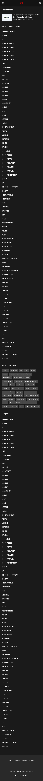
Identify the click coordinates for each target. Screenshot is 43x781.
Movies (4, 231)
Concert (5, 107)
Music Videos (7, 247)
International (7, 195)
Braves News (6, 67)
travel (21, 406)
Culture (5, 119)
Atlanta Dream (8, 47)
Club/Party (6, 83)
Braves (12, 385)
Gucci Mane (34, 395)
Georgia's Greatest (9, 175)
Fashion (5, 135)
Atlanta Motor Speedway (21, 377)
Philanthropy (7, 279)
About (10, 760)
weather (5, 359)
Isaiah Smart (21, 399)
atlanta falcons (26, 374)
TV (3, 335)
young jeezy (35, 406)
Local (4, 219)
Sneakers (5, 299)
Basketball (18, 381)
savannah (33, 403)
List (3, 215)
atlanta (5, 374)
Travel (4, 331)
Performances (7, 275)
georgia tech (18, 395)
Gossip (4, 179)
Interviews (6, 199)
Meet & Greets (7, 223)
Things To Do (7, 323)
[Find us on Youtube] (23, 775)
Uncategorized (8, 343)
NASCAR (19, 403)
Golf (26, 395)
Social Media (7, 303)
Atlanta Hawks (8, 55)
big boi (5, 385)
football (5, 392)
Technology (6, 319)
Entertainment (8, 127)
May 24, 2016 (27, 19)
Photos (5, 283)
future (12, 392)
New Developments (9, 259)
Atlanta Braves (8, 43)
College (5, 87)
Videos (4, 351)
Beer (3, 63)
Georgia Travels (8, 171)
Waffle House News (9, 355)
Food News (6, 151)
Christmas (6, 388)
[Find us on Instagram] (20, 775)
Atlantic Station (7, 381)
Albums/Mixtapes (9, 31)
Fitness (5, 147)
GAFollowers (18, 771)
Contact (31, 760)
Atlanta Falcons (8, 51)
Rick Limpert (18, 19)
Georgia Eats (7, 159)
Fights (4, 143)
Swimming (5, 315)
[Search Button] (40, 3)
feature (28, 388)
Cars (3, 75)
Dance (4, 123)
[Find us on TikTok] (26, 775)
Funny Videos (7, 155)
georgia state (7, 395)
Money (4, 227)
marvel (5, 403)
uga (27, 406)
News (4, 263)
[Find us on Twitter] (18, 775)
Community (6, 103)
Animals (5, 35)
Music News (6, 243)
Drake (14, 388)
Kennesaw (5, 207)
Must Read (6, 251)
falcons (20, 388)
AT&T (26, 370)
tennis (11, 406)
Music (4, 235)
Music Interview (8, 239)
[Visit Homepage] (21, 3)
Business (5, 71)
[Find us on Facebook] (15, 775)
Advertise (17, 760)
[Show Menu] (3, 3)
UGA (3, 339)
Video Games (6, 347)
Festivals (5, 139)
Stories (5, 311)
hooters (11, 399)
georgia (19, 392)
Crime (4, 115)
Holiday (5, 191)
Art (3, 39)
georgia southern (30, 392)
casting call (30, 385)
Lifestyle (5, 211)
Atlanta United (8, 59)
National (5, 255)
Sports (5, 307)
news (26, 403)
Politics (5, 287)
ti (16, 406)
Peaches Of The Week (10, 271)
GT (3, 183)
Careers (24, 760)
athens (33, 370)
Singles (5, 295)
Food (35, 388)
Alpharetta (14, 370)
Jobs (3, 203)
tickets (5, 327)
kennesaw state (33, 399)
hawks (5, 399)
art (21, 370)
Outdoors (6, 267)
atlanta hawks (7, 377)
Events (4, 131)
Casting (5, 79)
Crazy (4, 111)
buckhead (20, 385)
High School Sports (10, 187)
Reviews (5, 291)
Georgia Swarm (8, 167)
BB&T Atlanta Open (31, 381)
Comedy (5, 99)
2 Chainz (5, 370)
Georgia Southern (9, 163)
